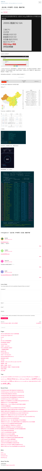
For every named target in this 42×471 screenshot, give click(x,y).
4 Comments (8, 9)
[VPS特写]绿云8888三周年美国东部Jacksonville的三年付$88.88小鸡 (14, 413)
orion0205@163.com (5, 254)
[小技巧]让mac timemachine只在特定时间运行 (10, 418)
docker (20, 376)
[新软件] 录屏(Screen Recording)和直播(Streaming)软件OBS (13, 446)
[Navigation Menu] (40, 2)
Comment (3, 289)
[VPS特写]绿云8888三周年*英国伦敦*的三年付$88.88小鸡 (12, 395)
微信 (24, 381)
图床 (16, 381)
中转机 (8, 381)
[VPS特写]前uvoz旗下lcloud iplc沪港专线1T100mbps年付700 (13, 407)
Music (19, 379)
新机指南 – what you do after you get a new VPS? (11, 361)
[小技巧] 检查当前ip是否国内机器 (7, 430)
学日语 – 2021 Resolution (6, 354)
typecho (30, 379)
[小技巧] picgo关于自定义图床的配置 (8, 439)
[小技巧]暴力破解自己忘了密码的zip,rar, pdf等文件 (11, 425)
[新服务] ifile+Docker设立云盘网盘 (8, 434)
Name (2, 302)
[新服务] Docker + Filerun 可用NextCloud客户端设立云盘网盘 (13, 404)
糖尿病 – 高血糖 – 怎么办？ (6, 365)
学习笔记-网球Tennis (5, 353)
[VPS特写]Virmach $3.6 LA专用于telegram (9, 399)
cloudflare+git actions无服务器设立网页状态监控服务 (11, 423)
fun (27, 376)
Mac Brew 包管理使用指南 (6, 340)
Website (2, 311)
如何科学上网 (3, 351)
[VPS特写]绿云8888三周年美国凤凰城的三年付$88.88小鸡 (12, 397)
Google (36, 376)
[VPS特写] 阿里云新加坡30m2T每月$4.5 (9, 393)
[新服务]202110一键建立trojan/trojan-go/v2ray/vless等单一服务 (14, 414)
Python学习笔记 (4, 344)
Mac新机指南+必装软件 (5, 342)
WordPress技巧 (4, 381)
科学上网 (5, 12)
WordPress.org (4, 457)
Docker (2, 337)
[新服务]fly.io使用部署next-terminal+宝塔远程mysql (12, 427)
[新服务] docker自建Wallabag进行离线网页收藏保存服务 (12, 437)
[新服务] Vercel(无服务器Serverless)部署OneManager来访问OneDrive (15, 400)
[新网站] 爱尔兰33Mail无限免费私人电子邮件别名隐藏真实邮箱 (13, 428)
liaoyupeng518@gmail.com (6, 274)
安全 (19, 381)
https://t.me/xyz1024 (10, 465)
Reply (40, 256)
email (22, 376)
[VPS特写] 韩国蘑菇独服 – (6, 406)
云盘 (10, 381)
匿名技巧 (13, 381)
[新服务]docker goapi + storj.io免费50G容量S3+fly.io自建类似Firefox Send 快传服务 (18, 421)
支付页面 (2, 360)
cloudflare (10, 376)
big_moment (5, 376)
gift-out (30, 376)
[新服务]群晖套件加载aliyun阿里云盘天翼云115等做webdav (12, 409)
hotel (2, 379)
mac (16, 379)
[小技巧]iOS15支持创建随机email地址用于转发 (10, 442)
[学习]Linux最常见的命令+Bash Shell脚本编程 (10, 333)
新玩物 (30, 381)
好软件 (18, 381)
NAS (21, 379)
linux (13, 379)
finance (24, 376)
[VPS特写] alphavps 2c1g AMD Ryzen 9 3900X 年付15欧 (12, 392)
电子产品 (37, 381)
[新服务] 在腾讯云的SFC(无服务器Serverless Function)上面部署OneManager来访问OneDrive (19, 411)
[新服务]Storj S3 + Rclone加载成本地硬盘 (9, 402)
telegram (23, 379)
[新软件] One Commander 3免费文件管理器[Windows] (12, 444)
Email (2, 307)
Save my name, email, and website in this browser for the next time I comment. (18, 315)
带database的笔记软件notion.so (7, 356)
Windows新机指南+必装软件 (6, 347)
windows (39, 379)
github (33, 376)
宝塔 (22, 381)
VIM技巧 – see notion (5, 346)
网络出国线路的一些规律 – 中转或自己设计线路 (10, 367)
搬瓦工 (28, 381)
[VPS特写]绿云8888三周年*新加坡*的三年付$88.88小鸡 (12, 390)
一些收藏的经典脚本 (5, 349)
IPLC (4, 379)
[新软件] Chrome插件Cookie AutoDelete (9, 441)
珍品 (35, 381)
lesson (6, 379)
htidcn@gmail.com (4, 242)
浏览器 (33, 381)
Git (1, 339)
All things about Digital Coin (6, 335)
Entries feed (3, 454)
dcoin (17, 376)
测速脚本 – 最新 (4, 363)
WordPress (25, 470)
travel (27, 379)
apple (2, 376)
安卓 (21, 381)
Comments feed (4, 455)
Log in (2, 452)
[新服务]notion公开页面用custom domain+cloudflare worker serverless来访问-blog (18, 416)
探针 (26, 381)
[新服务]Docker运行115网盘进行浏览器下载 (9, 435)
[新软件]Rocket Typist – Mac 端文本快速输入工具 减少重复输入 (13, 420)
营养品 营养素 (3, 368)
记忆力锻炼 (3, 370)
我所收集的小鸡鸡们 (5, 358)
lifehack (9, 379)
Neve (16, 470)
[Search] (40, 327)
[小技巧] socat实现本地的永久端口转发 (8, 432)
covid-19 (14, 376)
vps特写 (34, 379)
